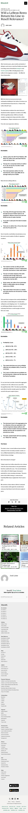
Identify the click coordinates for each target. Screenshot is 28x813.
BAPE (2, 713)
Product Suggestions (5, 775)
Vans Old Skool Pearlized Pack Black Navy (10, 690)
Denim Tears (3, 714)
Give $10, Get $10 (5, 766)
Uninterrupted (4, 70)
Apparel (3, 709)
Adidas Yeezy (4, 624)
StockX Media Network (5, 754)
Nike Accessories (4, 732)
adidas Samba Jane (5, 632)
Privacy (13, 801)
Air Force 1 (3, 652)
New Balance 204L (5, 645)
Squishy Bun (3, 706)
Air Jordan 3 (3, 611)
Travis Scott (3, 722)
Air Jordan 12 (4, 618)
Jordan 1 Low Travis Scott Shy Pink (8, 681)
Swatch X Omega (4, 727)
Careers (2, 779)
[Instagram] (15, 799)
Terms (9, 801)
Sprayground (4, 738)
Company (3, 747)
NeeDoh (3, 704)
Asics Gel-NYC (4, 670)
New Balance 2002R (5, 647)
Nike (2, 650)
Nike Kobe (3, 659)
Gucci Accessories (5, 734)
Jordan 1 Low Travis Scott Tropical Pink (9, 682)
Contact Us (3, 773)
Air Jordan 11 (4, 616)
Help (2, 770)
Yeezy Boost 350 (4, 629)
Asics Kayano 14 (4, 668)
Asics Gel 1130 (4, 666)
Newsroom (3, 745)
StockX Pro (3, 763)
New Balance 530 (5, 640)
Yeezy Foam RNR (5, 627)
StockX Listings (4, 748)
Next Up (14, 508)
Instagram (19, 68)
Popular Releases (5, 679)
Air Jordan (4, 608)
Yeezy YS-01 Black (5, 691)
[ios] (14, 785)
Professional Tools (5, 761)
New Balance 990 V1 (5, 643)
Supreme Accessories (5, 736)
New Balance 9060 (5, 641)
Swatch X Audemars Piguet (6, 729)
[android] (14, 790)
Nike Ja (2, 657)
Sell (2, 757)
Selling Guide (4, 759)
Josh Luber (9, 25)
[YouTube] (18, 799)
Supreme (3, 720)
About (2, 741)
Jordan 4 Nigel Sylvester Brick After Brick (9, 684)
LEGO (2, 702)
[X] (9, 799)
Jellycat (2, 698)
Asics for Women (4, 673)
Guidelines (18, 801)
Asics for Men (4, 672)
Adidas (3, 622)
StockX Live (3, 750)
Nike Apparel (3, 718)
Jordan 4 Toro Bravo (5, 686)
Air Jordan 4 (3, 613)
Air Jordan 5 (3, 615)
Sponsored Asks (4, 764)
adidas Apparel (4, 711)
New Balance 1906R (5, 638)
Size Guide (3, 777)
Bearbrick (3, 697)
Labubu (2, 700)
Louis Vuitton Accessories (6, 731)
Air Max (2, 654)
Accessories (4, 725)
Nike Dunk (3, 656)
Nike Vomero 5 (4, 661)
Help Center (3, 772)
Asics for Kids (4, 675)
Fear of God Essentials (5, 716)
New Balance (4, 636)
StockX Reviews (4, 752)
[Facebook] (12, 799)
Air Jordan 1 (3, 609)
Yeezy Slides (3, 625)
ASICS (2, 665)
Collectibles (4, 695)
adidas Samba (4, 631)
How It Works (4, 743)
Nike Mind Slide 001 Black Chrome (8, 688)
